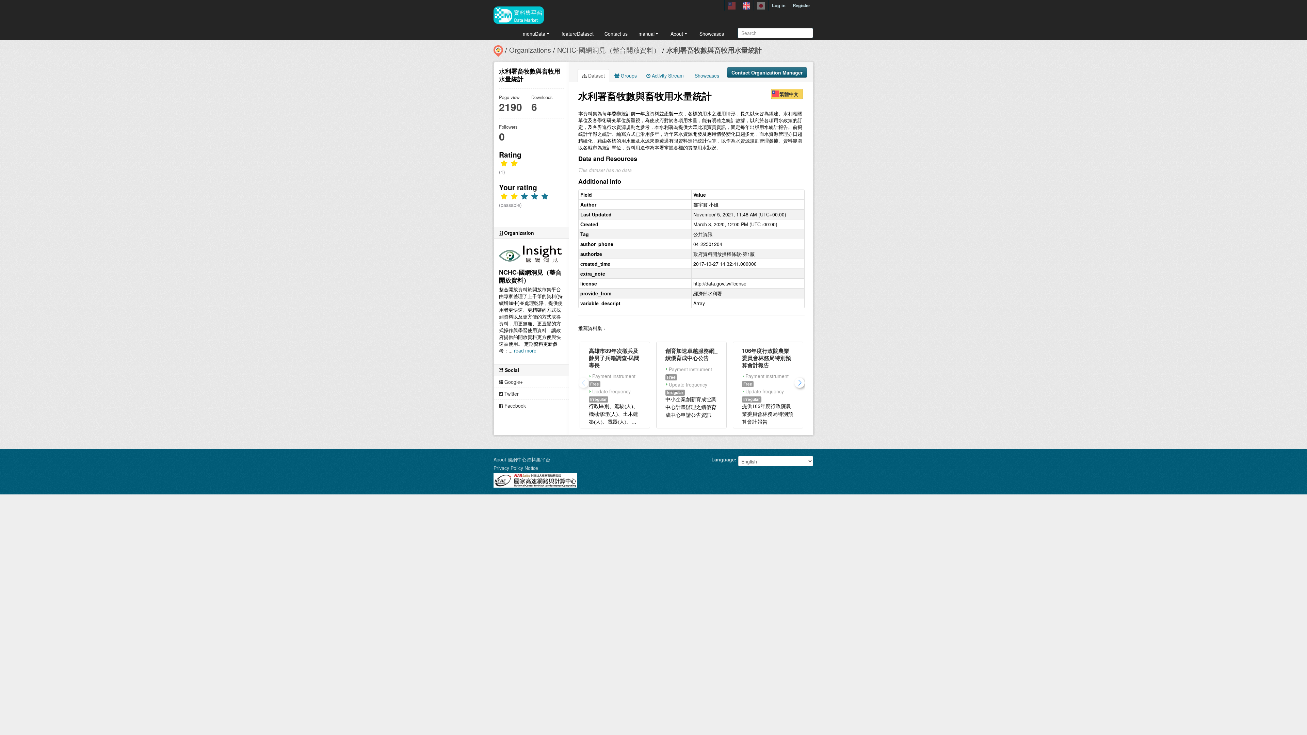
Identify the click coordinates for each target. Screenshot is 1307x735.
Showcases (711, 33)
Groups (628, 75)
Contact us (616, 33)
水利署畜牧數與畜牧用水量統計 (714, 50)
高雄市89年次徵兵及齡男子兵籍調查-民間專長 (614, 358)
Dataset (596, 75)
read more (525, 350)
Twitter (511, 393)
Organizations (530, 50)
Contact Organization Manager (767, 72)
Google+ (513, 381)
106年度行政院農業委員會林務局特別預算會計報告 (766, 358)
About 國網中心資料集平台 (522, 459)
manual (647, 33)
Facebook (514, 405)
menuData (534, 33)
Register (801, 5)
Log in (779, 5)
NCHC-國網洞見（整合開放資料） (608, 50)
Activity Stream (667, 75)
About (677, 33)
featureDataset (578, 33)
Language (723, 459)
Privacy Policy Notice (516, 467)
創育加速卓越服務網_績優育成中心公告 (691, 354)
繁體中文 (788, 94)
